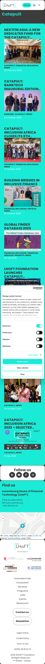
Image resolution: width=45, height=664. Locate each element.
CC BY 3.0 (37, 535)
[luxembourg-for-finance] (34, 564)
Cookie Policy (22, 638)
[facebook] (26, 475)
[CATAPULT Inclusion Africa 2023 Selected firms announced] (22, 430)
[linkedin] (12, 475)
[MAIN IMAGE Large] (22, 40)
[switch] (39, 332)
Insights (19, 255)
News (7, 67)
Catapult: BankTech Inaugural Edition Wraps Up (21, 87)
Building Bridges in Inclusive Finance (22, 182)
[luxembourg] (34, 555)
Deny (22, 374)
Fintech (31, 208)
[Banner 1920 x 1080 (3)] (22, 279)
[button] (22, 526)
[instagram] (33, 475)
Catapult (9, 65)
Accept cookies (22, 361)
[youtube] (19, 475)
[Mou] (22, 187)
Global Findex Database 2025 (17, 226)
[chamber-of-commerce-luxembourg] (10, 564)
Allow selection (22, 368)
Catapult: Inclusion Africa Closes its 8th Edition (20, 134)
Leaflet (5, 535)
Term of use (22, 643)
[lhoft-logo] (9, 4)
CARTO (23, 535)
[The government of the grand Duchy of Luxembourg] (13, 557)
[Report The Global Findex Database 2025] (22, 231)
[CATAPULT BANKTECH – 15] (22, 91)
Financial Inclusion (27, 65)
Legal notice (22, 632)
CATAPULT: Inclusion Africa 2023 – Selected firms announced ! (21, 425)
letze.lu (27, 660)
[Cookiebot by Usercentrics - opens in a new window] (32, 288)
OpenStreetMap (13, 538)
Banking (9, 114)
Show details (33, 355)
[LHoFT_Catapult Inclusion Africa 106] (22, 139)
